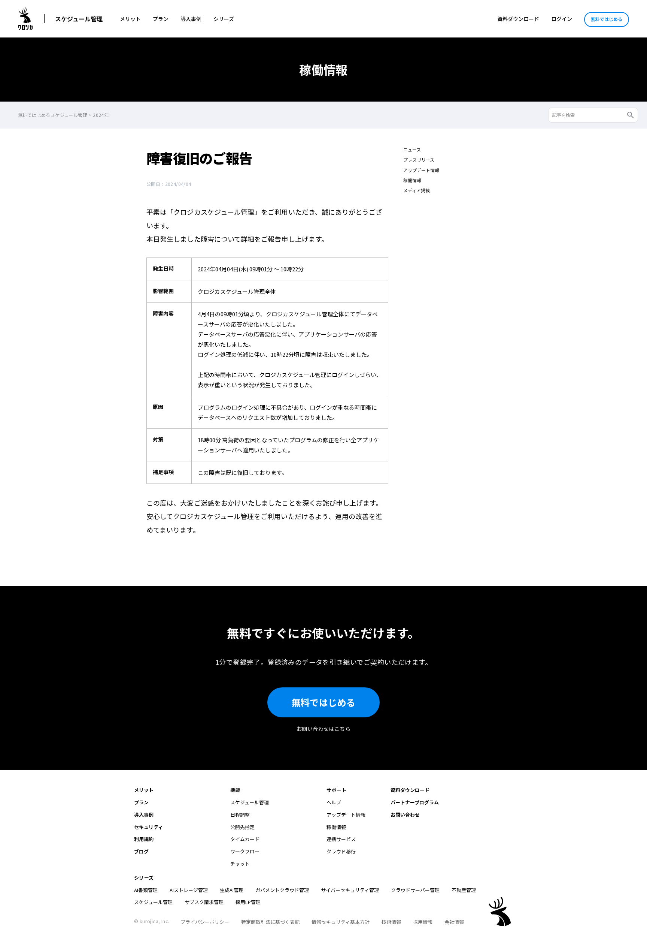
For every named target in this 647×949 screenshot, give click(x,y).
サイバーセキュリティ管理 (350, 890)
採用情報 (422, 921)
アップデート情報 (421, 170)
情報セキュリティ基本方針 (341, 921)
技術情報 (391, 921)
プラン (160, 18)
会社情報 (454, 921)
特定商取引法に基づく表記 (270, 921)
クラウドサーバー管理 (415, 890)
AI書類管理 (146, 890)
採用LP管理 (248, 902)
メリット (130, 18)
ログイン (561, 18)
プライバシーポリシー (204, 921)
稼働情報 (412, 180)
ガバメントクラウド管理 (282, 890)
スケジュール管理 (79, 18)
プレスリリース (418, 159)
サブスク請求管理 (204, 902)
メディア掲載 (416, 190)
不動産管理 (464, 890)
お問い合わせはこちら (323, 728)
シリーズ (223, 18)
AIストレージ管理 (189, 890)
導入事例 (190, 18)
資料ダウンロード (518, 18)
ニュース (412, 149)
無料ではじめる (606, 19)
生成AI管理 (231, 890)
